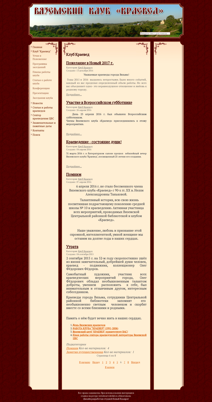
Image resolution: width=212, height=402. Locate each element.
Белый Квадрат (121, 398)
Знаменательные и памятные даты (44, 124)
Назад (96, 362)
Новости (38, 103)
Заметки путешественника (84, 352)
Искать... (134, 33)
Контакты (38, 130)
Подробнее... (74, 94)
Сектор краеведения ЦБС (43, 116)
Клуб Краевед (85, 67)
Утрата (72, 246)
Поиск (36, 134)
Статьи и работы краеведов (43, 109)
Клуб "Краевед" (42, 51)
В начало (84, 362)
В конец (109, 367)
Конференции (41, 88)
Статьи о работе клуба (42, 81)
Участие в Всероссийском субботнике (99, 102)
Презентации (41, 93)
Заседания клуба (43, 97)
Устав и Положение (40, 57)
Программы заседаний (40, 65)
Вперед (135, 362)
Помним (73, 174)
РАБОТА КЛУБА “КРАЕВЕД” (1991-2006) (95, 328)
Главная (37, 47)
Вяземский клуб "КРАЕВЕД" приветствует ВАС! (100, 331)
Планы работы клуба (41, 73)
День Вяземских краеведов (89, 325)
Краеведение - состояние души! (94, 141)
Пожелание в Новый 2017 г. (90, 62)
